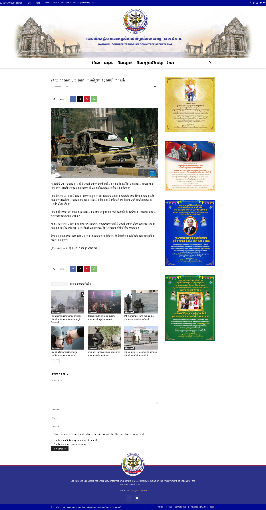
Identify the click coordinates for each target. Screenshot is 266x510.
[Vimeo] (260, 3)
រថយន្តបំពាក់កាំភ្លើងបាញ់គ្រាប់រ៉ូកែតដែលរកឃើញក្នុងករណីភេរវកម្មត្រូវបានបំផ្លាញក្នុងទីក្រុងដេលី (66, 319)
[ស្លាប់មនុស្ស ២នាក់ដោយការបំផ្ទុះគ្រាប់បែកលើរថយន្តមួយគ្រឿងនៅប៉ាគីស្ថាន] (104, 338)
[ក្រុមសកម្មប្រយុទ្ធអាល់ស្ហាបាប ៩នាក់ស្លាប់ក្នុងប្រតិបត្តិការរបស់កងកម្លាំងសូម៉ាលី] (141, 338)
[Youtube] (264, 3)
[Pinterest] (87, 99)
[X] (257, 3)
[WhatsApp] (94, 99)
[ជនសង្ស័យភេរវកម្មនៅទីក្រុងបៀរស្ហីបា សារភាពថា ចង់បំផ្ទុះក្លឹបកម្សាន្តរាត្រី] (104, 302)
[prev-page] (53, 361)
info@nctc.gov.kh (139, 490)
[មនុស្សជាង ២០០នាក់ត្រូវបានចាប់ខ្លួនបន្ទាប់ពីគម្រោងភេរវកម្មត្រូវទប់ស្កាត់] (67, 338)
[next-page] (58, 361)
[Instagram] (254, 3)
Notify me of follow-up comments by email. (75, 440)
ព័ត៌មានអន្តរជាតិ (56, 312)
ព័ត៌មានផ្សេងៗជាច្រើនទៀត (80, 284)
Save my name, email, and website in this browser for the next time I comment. (99, 434)
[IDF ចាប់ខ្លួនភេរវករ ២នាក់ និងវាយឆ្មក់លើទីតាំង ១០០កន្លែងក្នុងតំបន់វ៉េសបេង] (141, 302)
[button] (210, 63)
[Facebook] (250, 3)
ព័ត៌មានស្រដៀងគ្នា (59, 284)
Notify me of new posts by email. (70, 444)
